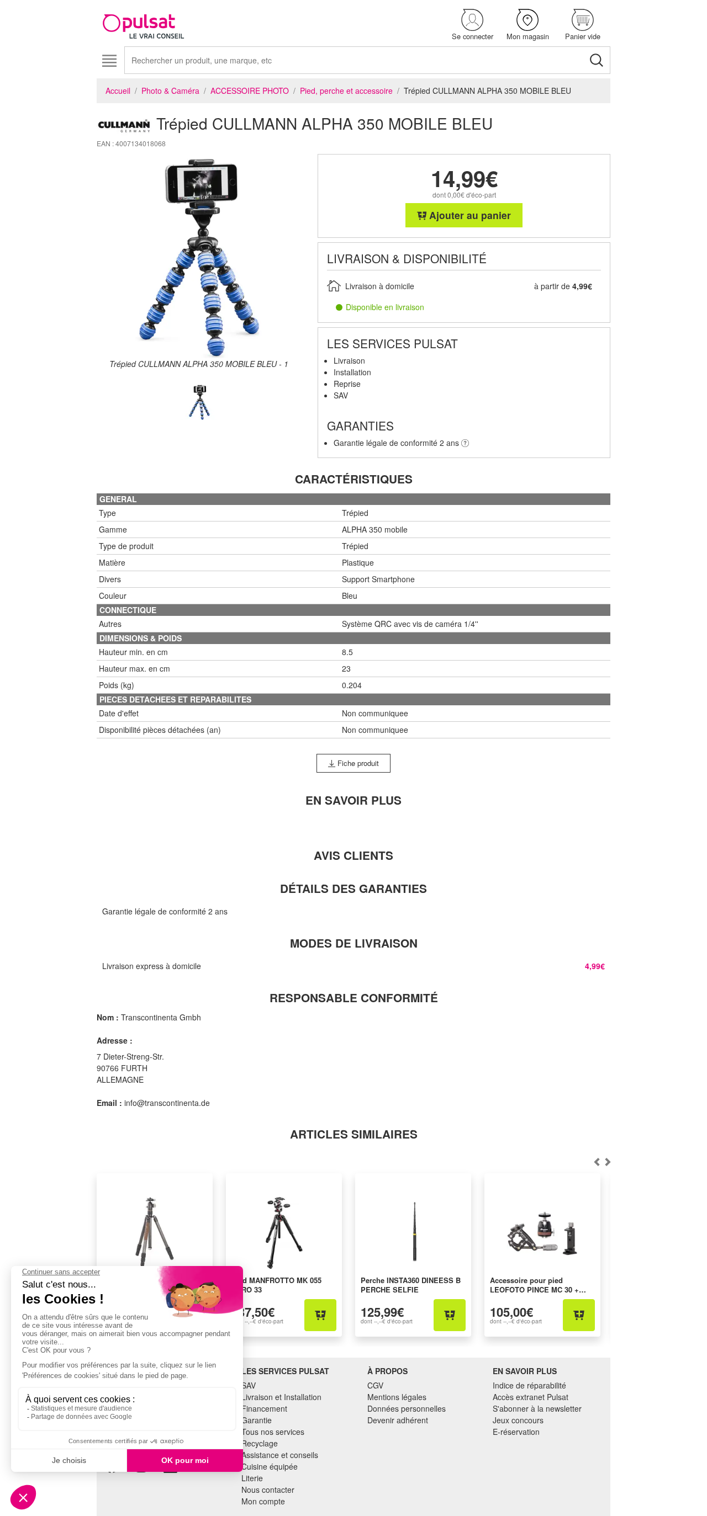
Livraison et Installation (281, 1396)
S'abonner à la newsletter (537, 1408)
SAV (248, 1385)
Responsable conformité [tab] (354, 998)
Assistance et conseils (279, 1454)
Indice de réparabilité (529, 1385)
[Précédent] (607, 1162)
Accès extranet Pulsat (530, 1396)
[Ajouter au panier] (320, 1315)
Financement (264, 1408)
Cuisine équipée (269, 1466)
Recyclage (259, 1443)
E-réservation (516, 1431)
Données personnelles (406, 1408)
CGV (375, 1385)
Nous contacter (267, 1489)
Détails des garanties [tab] (353, 888)
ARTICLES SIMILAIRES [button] (354, 1134)
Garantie (256, 1419)
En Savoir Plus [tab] (353, 800)
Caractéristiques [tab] (354, 479)
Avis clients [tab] (353, 855)
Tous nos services (272, 1431)
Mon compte (263, 1501)
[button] (472, 25)
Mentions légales (396, 1396)
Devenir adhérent (397, 1419)
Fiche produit (357, 763)
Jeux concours (518, 1419)
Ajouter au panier (468, 215)
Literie (252, 1477)
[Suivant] (596, 1162)
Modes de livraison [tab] (354, 943)
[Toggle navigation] (109, 61)
